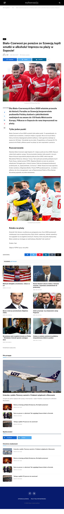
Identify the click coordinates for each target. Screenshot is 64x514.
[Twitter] (4, 116)
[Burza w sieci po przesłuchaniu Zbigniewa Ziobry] (17, 301)
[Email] (4, 127)
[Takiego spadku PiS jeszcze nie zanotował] (7, 424)
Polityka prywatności (38, 499)
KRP (7, 55)
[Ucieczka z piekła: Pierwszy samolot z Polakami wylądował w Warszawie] (32, 376)
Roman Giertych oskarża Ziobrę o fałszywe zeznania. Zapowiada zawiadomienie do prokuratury (46, 285)
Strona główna (23, 499)
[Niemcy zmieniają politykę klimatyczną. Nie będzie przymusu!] (7, 407)
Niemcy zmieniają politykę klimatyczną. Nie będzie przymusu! (31, 405)
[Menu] (5, 3)
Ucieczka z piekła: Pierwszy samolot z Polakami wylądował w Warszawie (29, 395)
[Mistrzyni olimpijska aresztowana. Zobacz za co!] (17, 274)
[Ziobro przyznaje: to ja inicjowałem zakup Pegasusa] (47, 301)
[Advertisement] (32, 23)
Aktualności (7, 391)
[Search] (59, 3)
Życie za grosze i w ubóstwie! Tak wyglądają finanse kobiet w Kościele (33, 413)
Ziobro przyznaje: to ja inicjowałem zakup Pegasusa (45, 312)
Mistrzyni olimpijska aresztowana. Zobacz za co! (16, 284)
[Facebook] (4, 112)
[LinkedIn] (4, 120)
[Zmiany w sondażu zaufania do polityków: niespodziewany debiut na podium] (47, 326)
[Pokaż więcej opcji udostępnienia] (48, 59)
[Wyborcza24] (32, 2)
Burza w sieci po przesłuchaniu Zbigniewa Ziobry (15, 312)
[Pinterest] (4, 124)
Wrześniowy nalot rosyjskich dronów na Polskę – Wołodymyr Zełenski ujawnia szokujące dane (17, 338)
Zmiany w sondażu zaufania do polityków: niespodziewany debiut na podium (45, 337)
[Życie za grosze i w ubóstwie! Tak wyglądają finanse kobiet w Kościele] (7, 415)
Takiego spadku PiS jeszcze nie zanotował (25, 422)
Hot (5, 39)
